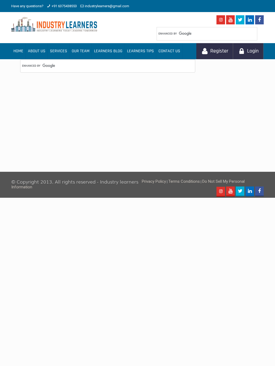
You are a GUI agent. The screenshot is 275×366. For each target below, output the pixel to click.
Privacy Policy (154, 181)
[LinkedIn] (249, 20)
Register (219, 51)
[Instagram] (220, 20)
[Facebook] (259, 20)
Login (253, 51)
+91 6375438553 (64, 6)
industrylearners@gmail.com (107, 6)
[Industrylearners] (54, 24)
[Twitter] (240, 20)
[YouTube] (230, 20)
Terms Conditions (184, 181)
